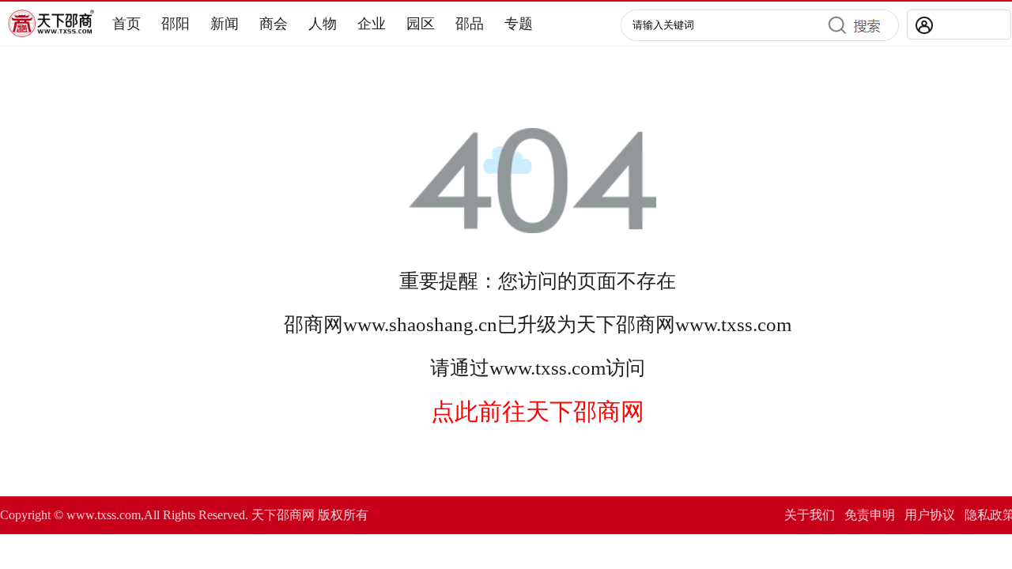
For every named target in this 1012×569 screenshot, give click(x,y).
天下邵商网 (625, 324)
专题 (518, 24)
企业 (371, 24)
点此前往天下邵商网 (537, 411)
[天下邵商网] (51, 33)
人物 (322, 24)
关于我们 (809, 515)
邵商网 (313, 324)
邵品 (469, 24)
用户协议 (929, 515)
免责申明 (869, 515)
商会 (273, 24)
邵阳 (175, 24)
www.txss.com (733, 324)
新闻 (224, 24)
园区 (420, 24)
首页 (126, 24)
